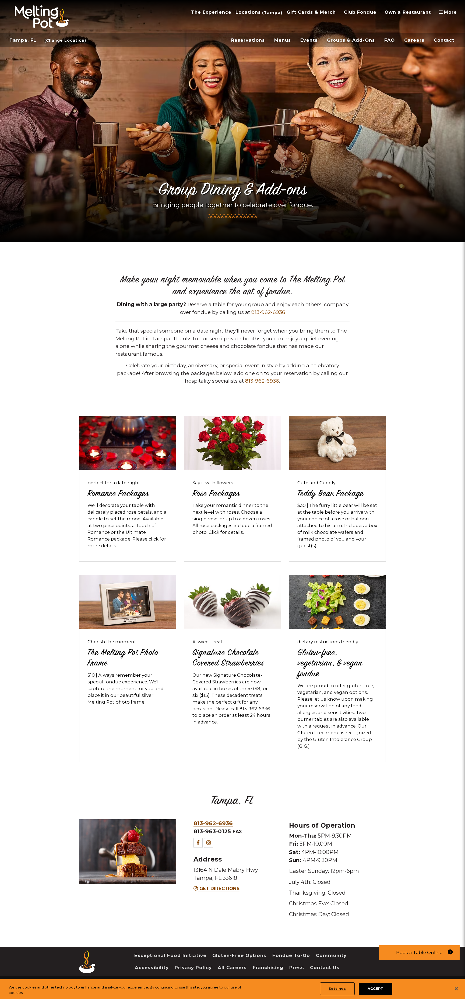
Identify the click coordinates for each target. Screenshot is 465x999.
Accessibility (152, 967)
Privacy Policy (193, 967)
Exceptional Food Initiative (170, 955)
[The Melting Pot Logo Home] (42, 16)
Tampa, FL (22, 40)
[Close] (456, 989)
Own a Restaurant (408, 12)
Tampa (272, 12)
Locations (248, 12)
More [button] (450, 12)
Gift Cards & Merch (311, 12)
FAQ (389, 40)
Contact (444, 40)
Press (296, 967)
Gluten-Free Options (239, 955)
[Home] (87, 969)
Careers (414, 40)
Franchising (268, 967)
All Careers (232, 967)
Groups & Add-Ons (351, 40)
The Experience (211, 12)
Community (331, 955)
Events (309, 40)
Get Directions (218, 888)
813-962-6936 (268, 312)
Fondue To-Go (291, 955)
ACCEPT (375, 988)
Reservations (248, 40)
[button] (419, 952)
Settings (337, 988)
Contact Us (325, 967)
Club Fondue (360, 12)
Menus (282, 40)
